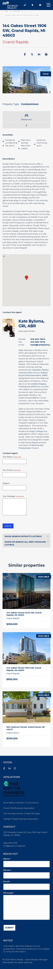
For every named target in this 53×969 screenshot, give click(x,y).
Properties (16, 12)
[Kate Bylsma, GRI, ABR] (9, 327)
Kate (21, 350)
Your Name (12, 457)
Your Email (11, 470)
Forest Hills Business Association (19, 808)
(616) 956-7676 (10, 843)
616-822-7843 (37, 339)
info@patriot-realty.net (14, 846)
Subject (6, 483)
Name (7, 859)
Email (6, 882)
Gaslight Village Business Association (20, 819)
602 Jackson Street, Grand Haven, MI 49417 (25, 728)
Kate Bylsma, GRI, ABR (31, 323)
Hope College (36, 431)
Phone (7, 870)
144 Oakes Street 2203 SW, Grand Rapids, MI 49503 (23, 613)
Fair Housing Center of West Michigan (21, 813)
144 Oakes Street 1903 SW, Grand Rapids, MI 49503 (23, 669)
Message (8, 893)
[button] (48, 5)
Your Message (13, 496)
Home (6, 12)
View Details (41, 605)
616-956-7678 (37, 342)
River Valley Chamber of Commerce (21, 802)
